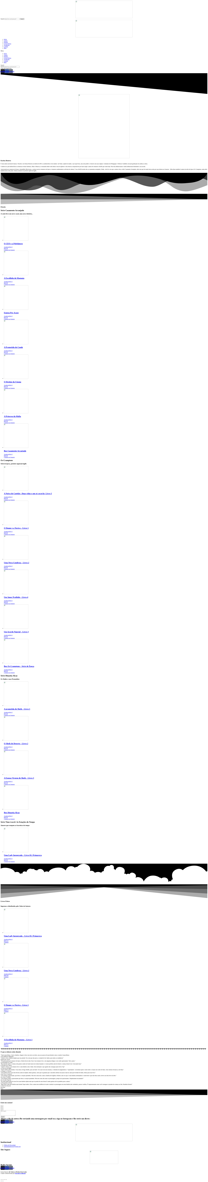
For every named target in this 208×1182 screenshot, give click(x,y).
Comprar (6, 942)
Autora (5, 40)
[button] (104, 51)
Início (5, 39)
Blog (5, 48)
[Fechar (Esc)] (1, 1179)
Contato (6, 46)
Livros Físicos (7, 43)
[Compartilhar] (3, 1179)
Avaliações (7, 45)
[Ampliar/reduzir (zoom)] (6, 1179)
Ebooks (6, 42)
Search (2, 19)
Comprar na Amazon (9, 250)
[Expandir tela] (4, 1179)
